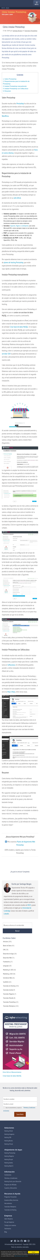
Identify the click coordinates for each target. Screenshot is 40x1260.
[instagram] (28, 1241)
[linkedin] (18, 1241)
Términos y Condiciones (10, 1178)
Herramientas (8, 1203)
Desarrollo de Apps (8, 954)
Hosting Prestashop (9, 1153)
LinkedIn (6, 913)
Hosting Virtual (8, 1144)
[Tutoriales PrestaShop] (16, 1041)
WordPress (5, 116)
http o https (11, 691)
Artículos (5, 941)
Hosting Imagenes (9, 1134)
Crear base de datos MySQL (19, 327)
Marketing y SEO (8, 974)
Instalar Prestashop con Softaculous (15, 88)
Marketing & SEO (8, 970)
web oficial (17, 198)
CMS (4, 950)
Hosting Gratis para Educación (12, 1181)
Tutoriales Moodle (8, 998)
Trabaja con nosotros (10, 1225)
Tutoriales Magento (8, 994)
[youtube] (25, 1241)
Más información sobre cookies (21, 1256)
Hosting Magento (9, 1156)
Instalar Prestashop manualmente (15, 86)
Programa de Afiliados (10, 1184)
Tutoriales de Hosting (9, 986)
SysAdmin (6, 982)
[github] (22, 1241)
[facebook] (15, 1241)
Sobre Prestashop (9, 79)
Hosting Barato (8, 1141)
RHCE (29, 905)
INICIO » (3, 8)
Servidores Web (7, 978)
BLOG (7, 8)
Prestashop (20, 103)
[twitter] (12, 1241)
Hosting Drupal (8, 1159)
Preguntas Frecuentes (10, 1197)
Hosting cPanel (8, 1131)
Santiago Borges (17, 31)
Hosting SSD (7, 1137)
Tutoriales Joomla (8, 990)
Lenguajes (6, 966)
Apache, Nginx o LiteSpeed (19, 226)
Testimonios (7, 1228)
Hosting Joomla (8, 1163)
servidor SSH (6, 353)
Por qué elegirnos (9, 1222)
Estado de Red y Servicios (11, 1200)
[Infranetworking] (11, 3)
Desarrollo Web (7, 958)
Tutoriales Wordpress (9, 1006)
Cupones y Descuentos (10, 1188)
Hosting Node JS (8, 1166)
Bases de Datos (7, 945)
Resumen (7, 91)
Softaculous (11, 665)
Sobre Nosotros (8, 1219)
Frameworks (6, 962)
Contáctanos (7, 1175)
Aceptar (33, 1252)
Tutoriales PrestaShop (30, 31)
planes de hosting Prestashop (13, 262)
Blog (5, 1232)
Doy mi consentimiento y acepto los (14, 1107)
